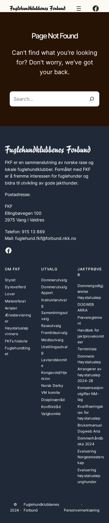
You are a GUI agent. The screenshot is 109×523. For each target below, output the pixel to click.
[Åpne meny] (78, 8)
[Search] (92, 99)
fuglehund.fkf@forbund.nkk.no (45, 238)
